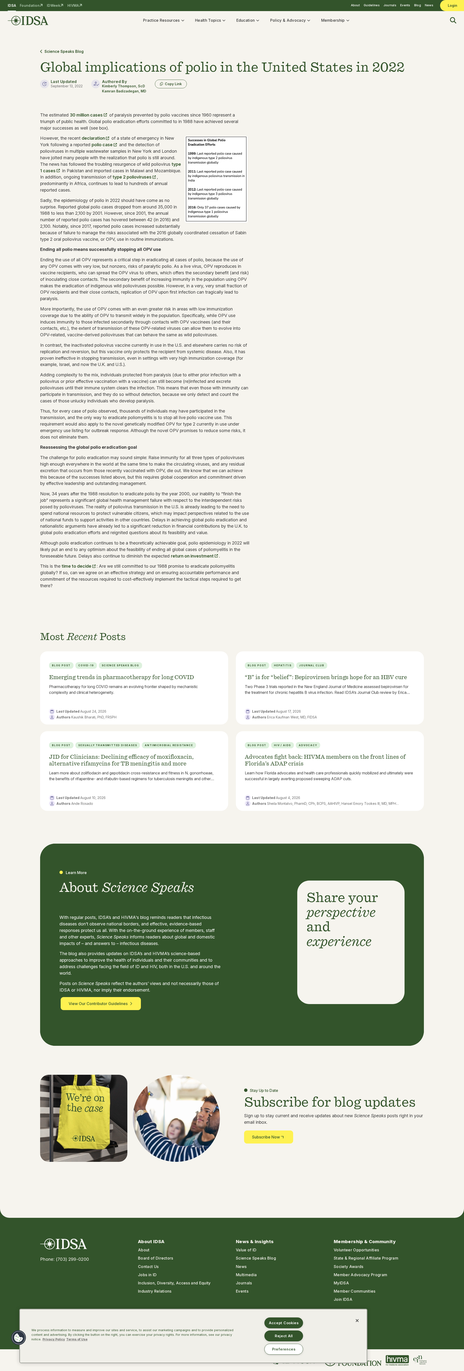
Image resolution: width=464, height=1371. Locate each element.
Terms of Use (76, 1339)
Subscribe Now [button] (266, 1137)
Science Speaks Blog (64, 51)
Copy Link (173, 84)
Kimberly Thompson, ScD (123, 86)
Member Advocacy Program (360, 1274)
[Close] (357, 1320)
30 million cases (86, 114)
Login (452, 5)
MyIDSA (341, 1283)
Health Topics (208, 20)
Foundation (30, 5)
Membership (333, 20)
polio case (102, 144)
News (429, 5)
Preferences (284, 1349)
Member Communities (355, 1291)
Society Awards (348, 1266)
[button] (450, 20)
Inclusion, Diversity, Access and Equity (174, 1283)
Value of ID (246, 1249)
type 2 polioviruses (132, 176)
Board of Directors (155, 1258)
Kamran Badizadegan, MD (124, 91)
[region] (193, 1336)
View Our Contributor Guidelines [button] (98, 1003)
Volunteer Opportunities (356, 1249)
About (355, 5)
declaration (93, 138)
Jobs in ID (147, 1274)
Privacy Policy (54, 1339)
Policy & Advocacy (288, 20)
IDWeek (53, 5)
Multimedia (246, 1274)
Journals (390, 5)
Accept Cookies (284, 1323)
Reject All (284, 1336)
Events (405, 5)
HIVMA (73, 5)
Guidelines (372, 5)
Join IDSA (343, 1299)
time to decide (76, 566)
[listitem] (134, 687)
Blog (417, 5)
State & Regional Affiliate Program (366, 1258)
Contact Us (148, 1266)
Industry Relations (155, 1291)
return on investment (192, 555)
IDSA (12, 5)
